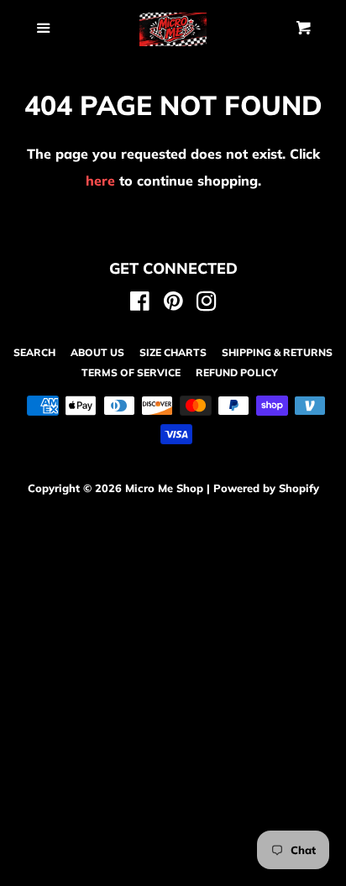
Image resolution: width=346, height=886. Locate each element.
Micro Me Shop (164, 488)
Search (34, 352)
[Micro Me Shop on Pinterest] (173, 304)
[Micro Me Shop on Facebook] (139, 304)
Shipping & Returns (277, 352)
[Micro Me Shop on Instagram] (207, 304)
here (100, 180)
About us (97, 352)
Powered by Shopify (266, 488)
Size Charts (173, 352)
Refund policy (237, 372)
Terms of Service (131, 372)
